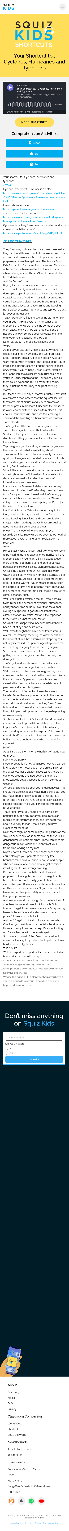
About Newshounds (19, 1449)
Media (11, 1397)
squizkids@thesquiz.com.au (21, 1523)
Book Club (14, 1491)
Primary (38, 1523)
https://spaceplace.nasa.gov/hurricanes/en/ (29, 209)
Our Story (13, 1392)
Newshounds (18, 1442)
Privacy (12, 1409)
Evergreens (16, 1462)
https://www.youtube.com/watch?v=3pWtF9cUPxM (32, 233)
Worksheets (15, 1423)
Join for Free (15, 1454)
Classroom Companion (25, 1416)
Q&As (11, 1475)
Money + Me (15, 1480)
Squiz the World (17, 1434)
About (12, 1385)
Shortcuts (13, 1429)
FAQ (10, 1403)
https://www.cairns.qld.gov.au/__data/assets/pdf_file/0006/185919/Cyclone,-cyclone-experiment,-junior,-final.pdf (34, 197)
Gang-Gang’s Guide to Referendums (29, 1486)
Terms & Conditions (51, 1523)
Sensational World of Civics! (24, 1469)
